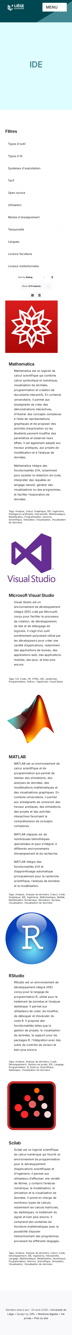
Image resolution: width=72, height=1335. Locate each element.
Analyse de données (37, 894)
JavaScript (51, 678)
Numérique (30, 900)
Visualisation (43, 519)
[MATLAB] (36, 719)
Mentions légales (48, 1313)
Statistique (14, 1070)
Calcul (29, 511)
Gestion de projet (38, 1064)
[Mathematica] (36, 327)
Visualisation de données (38, 902)
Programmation (32, 516)
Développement (17, 1064)
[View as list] (39, 295)
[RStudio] (36, 938)
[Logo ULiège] (15, 3)
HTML (35, 678)
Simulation (29, 519)
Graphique (40, 511)
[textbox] (36, 143)
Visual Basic (56, 681)
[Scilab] (36, 1105)
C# (17, 678)
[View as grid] (32, 295)
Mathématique (57, 514)
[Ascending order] (52, 277)
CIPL (32, 1313)
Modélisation (16, 516)
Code (23, 678)
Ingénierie (58, 511)
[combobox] (36, 143)
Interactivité (41, 514)
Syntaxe (55, 900)
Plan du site (41, 1318)
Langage (59, 1064)
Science (47, 516)
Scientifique (15, 519)
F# (29, 678)
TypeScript (42, 681)
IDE (49, 511)
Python (31, 681)
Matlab (60, 897)
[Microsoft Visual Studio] (36, 558)
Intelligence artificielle (21, 514)
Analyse (19, 511)
